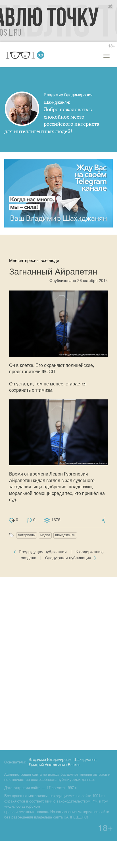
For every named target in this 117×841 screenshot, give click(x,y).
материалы (26, 535)
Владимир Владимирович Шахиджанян (62, 760)
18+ (111, 46)
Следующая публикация (68, 558)
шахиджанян (65, 535)
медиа (45, 535)
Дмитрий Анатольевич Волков (54, 765)
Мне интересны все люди (34, 260)
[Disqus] (58, 663)
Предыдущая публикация (43, 552)
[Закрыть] (110, 6)
